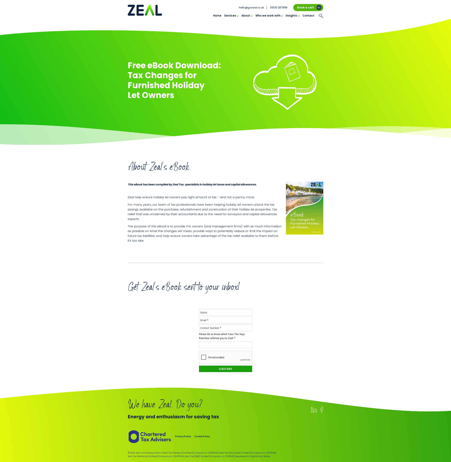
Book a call (305, 7)
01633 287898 (278, 7)
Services (230, 15)
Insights (291, 15)
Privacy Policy (183, 436)
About (245, 15)
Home (217, 15)
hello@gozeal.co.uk (251, 7)
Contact (308, 15)
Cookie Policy (202, 436)
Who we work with (267, 15)
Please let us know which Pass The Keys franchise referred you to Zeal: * (222, 336)
